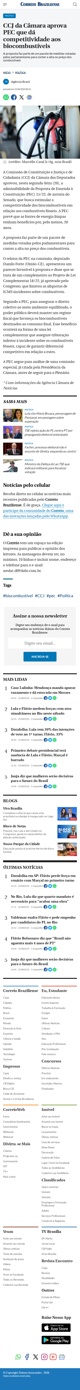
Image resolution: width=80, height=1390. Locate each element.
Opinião (7, 1043)
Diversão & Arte (12, 1028)
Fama (6, 1116)
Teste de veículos (12, 1253)
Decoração (48, 1152)
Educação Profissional (54, 1043)
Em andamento (50, 1078)
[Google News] (29, 99)
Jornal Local (48, 1243)
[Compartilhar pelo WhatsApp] (55, 699)
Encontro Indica (50, 1283)
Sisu (44, 1038)
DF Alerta (47, 1238)
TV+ (5, 1171)
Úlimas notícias (50, 1136)
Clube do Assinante (13, 1093)
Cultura (46, 1028)
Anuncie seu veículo (14, 1243)
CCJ (40, 595)
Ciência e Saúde (12, 1038)
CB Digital (8, 1083)
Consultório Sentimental (16, 1121)
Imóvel (48, 1109)
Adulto (45, 1210)
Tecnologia (9, 1054)
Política (20, 72)
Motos (6, 1269)
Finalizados (48, 1088)
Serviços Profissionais (53, 1215)
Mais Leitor (9, 1176)
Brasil (6, 1013)
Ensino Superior (50, 1002)
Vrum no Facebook (13, 1274)
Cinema (7, 1150)
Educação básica (51, 997)
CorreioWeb (14, 1109)
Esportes (8, 1033)
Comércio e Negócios (53, 1220)
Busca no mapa (50, 1126)
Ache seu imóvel (51, 1116)
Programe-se (10, 1156)
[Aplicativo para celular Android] (56, 1340)
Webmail (8, 1136)
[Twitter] (21, 99)
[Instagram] (44, 1357)
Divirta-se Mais (16, 1144)
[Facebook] (14, 99)
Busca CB (8, 1088)
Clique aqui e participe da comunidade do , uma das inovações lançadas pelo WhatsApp (38, 510)
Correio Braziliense (20, 991)
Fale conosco (49, 1054)
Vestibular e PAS (51, 1033)
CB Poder (47, 1248)
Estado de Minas (51, 1297)
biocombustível (19, 595)
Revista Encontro (57, 1261)
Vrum (8, 1231)
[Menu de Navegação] (5, 4)
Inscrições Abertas (52, 1083)
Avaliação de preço (13, 1259)
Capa (6, 997)
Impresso (11, 1066)
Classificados (53, 1180)
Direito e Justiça (12, 1078)
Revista (46, 1273)
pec (52, 595)
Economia (8, 1018)
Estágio (46, 1013)
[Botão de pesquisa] (75, 4)
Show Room (48, 1147)
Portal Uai (47, 1302)
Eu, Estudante (54, 991)
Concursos (51, 1061)
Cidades (7, 1002)
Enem (45, 1018)
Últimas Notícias (51, 1023)
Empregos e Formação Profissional (54, 1204)
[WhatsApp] (6, 99)
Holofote (8, 1049)
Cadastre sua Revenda (15, 1284)
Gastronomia (10, 1126)
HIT (5, 1166)
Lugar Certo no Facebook (56, 1162)
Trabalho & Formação (53, 1008)
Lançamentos (49, 1131)
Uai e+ (45, 1307)
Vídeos (7, 1264)
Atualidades (48, 1278)
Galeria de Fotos (51, 1157)
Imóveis (46, 1191)
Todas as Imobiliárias (53, 1167)
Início (7, 72)
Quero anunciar (50, 1186)
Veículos (46, 1197)
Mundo (7, 1023)
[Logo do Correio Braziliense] (40, 4)
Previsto (46, 1073)
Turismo (7, 1059)
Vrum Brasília (49, 1253)
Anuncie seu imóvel (52, 1121)
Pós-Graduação (50, 1049)
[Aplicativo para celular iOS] (56, 1328)
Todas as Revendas (13, 1279)
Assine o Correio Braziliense (18, 1098)
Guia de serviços (51, 1142)
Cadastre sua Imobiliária (55, 1173)
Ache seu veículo (12, 1238)
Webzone (8, 1131)
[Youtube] (53, 1357)
